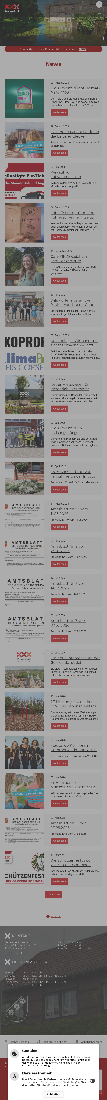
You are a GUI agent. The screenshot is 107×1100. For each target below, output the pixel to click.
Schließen (53, 1094)
